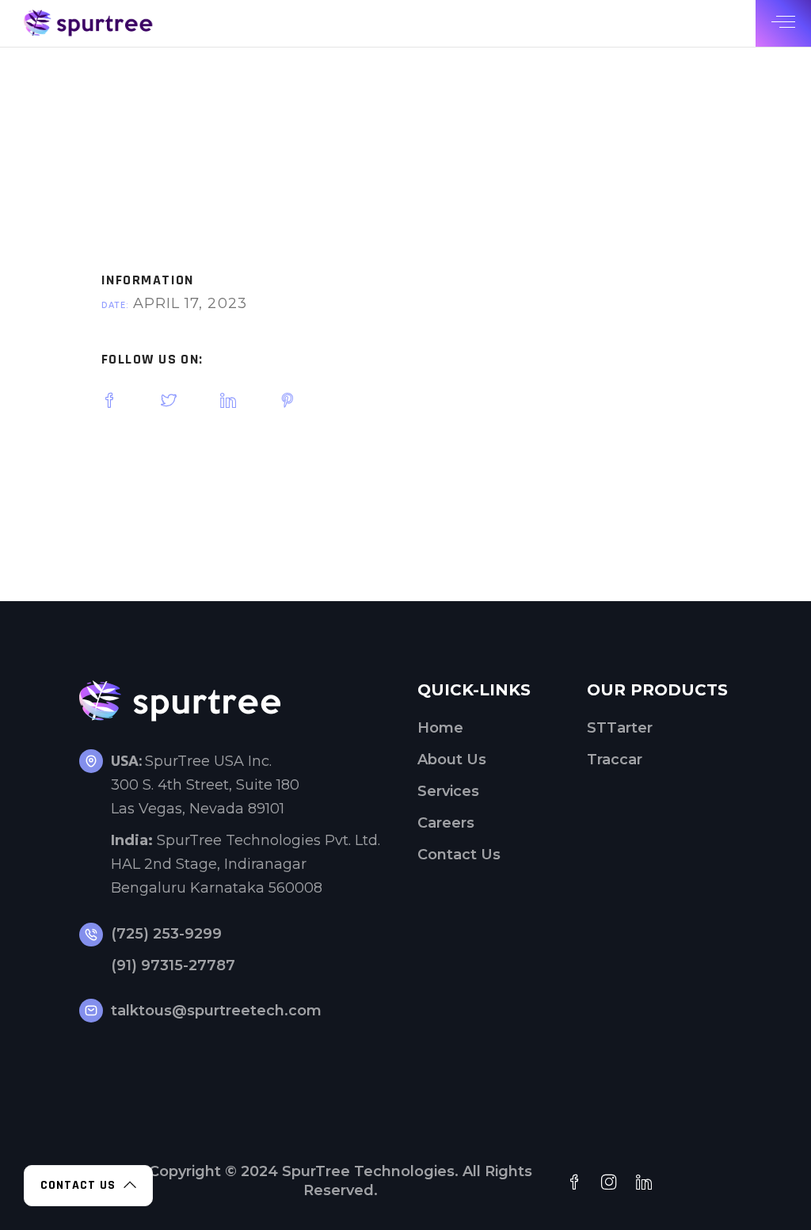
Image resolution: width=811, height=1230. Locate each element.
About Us (451, 759)
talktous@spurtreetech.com (216, 1010)
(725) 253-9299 (166, 933)
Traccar (614, 759)
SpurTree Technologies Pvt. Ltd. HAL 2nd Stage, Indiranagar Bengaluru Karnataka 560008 (245, 864)
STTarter (620, 728)
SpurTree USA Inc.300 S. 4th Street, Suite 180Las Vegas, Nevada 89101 (205, 784)
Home (440, 728)
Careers (445, 823)
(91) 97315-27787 (173, 965)
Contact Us (459, 854)
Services (448, 791)
